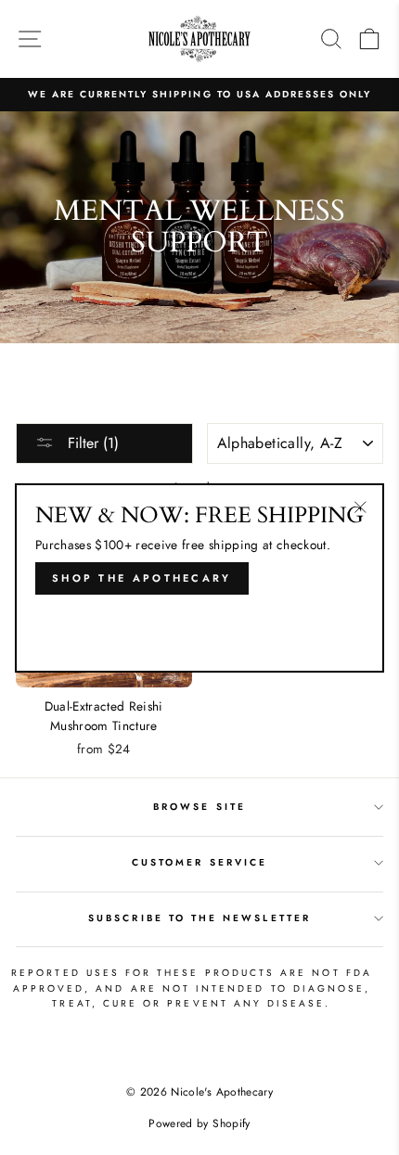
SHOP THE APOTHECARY (142, 578)
